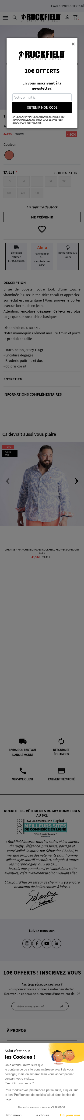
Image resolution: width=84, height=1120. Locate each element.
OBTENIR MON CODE (42, 107)
